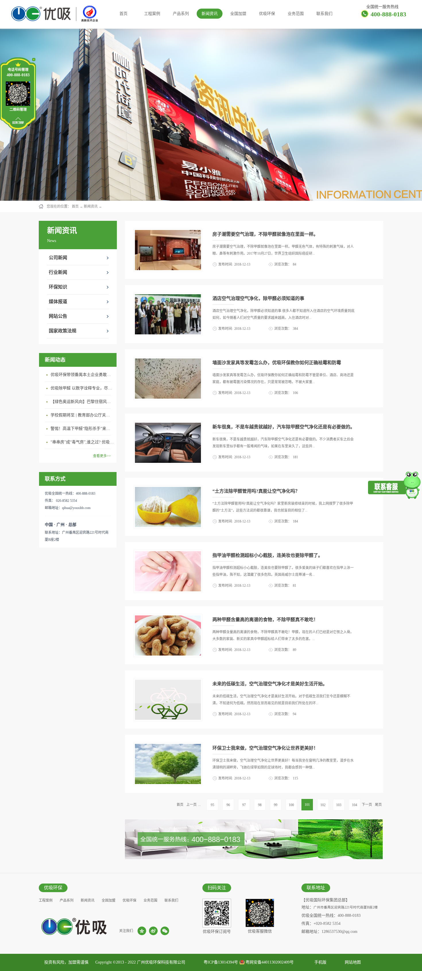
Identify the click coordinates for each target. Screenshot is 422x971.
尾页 (378, 805)
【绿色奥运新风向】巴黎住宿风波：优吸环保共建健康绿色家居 (82, 401)
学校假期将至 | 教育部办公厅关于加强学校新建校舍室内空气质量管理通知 (82, 415)
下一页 (367, 805)
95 (212, 805)
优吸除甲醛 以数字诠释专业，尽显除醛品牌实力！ (82, 388)
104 (354, 805)
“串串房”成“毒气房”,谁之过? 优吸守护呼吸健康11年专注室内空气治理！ (82, 442)
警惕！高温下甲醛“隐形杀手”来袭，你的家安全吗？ (82, 428)
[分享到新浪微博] (153, 931)
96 (228, 805)
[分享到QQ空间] (142, 931)
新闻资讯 (91, 206)
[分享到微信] (164, 931)
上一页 (191, 805)
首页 (123, 13)
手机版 (319, 962)
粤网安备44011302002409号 (269, 962)
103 (338, 805)
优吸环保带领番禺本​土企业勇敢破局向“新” (82, 375)
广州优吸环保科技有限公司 (161, 962)
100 (291, 805)
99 (275, 805)
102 (323, 805)
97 (244, 805)
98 (260, 805)
